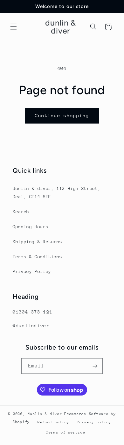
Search (21, 211)
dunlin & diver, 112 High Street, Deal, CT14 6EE (56, 192)
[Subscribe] (95, 366)
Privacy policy (94, 422)
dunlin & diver (45, 414)
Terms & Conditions (37, 256)
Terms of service (66, 432)
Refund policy (54, 422)
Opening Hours (30, 226)
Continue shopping (62, 115)
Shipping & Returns (37, 241)
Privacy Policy (32, 271)
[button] (13, 26)
